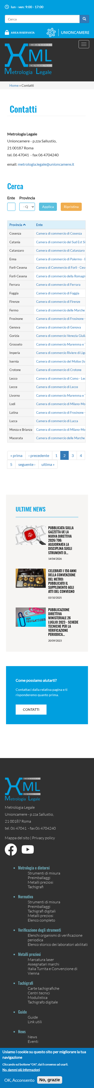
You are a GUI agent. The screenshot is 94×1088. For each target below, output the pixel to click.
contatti (31, 709)
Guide (33, 1017)
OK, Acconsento (19, 1080)
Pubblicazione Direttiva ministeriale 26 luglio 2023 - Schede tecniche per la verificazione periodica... (63, 622)
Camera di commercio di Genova (58, 327)
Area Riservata (23, 32)
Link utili (35, 1021)
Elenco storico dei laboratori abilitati (58, 944)
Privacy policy (43, 837)
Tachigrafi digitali (42, 911)
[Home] (31, 59)
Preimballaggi (39, 877)
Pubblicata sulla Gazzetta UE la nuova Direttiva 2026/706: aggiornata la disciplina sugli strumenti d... (61, 540)
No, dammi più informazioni (21, 1070)
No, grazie (49, 1079)
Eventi (33, 1041)
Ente (11, 197)
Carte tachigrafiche (43, 988)
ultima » (47, 464)
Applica (48, 207)
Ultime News (31, 508)
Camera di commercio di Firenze (58, 302)
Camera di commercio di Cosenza (59, 233)
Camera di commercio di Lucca (57, 421)
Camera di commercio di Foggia (57, 293)
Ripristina (71, 207)
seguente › (26, 464)
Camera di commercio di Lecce (57, 387)
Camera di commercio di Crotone (58, 370)
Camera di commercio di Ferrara (58, 284)
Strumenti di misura (44, 873)
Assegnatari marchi (43, 964)
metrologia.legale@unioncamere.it (46, 164)
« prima (16, 455)
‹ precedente (38, 455)
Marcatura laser (41, 959)
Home (14, 85)
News (32, 1036)
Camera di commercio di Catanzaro (60, 250)
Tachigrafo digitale (43, 1002)
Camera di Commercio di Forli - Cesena (63, 267)
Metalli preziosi (40, 882)
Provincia (27, 197)
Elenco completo (41, 920)
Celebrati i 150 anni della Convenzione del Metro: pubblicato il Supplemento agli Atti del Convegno (62, 581)
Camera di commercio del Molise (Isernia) (64, 361)
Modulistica (37, 997)
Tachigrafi (36, 886)
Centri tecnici (39, 993)
